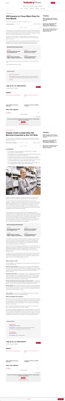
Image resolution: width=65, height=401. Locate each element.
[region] (23, 114)
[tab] (8, 112)
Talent (21, 8)
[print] (40, 27)
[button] (6, 2)
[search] (8, 2)
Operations (32, 8)
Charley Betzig (8, 142)
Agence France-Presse (14, 74)
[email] (26, 27)
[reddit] (24, 27)
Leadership (37, 8)
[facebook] (20, 27)
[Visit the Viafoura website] (38, 116)
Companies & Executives (10, 13)
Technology (26, 8)
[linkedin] (21, 27)
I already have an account (23, 123)
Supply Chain (42, 8)
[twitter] (23, 27)
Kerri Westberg (14, 142)
